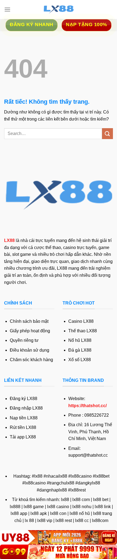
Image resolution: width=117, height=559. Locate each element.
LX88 (9, 240)
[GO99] (58, 552)
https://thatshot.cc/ (87, 405)
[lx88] (58, 9)
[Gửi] (107, 133)
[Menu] (7, 9)
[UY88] (58, 537)
